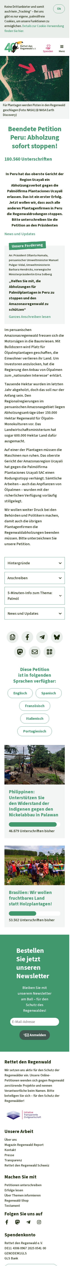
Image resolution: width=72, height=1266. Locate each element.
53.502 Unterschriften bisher (32, 920)
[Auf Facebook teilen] (27, 637)
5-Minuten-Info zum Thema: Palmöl (30, 595)
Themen (22, 1195)
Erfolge (13, 1190)
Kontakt (10, 1150)
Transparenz (13, 1160)
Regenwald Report (24, 1145)
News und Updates (19, 233)
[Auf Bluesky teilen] (57, 637)
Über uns (10, 1139)
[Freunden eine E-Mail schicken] (35, 652)
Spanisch (48, 693)
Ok (59, 9)
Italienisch (34, 718)
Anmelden (37, 1035)
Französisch (34, 705)
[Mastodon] (17, 1223)
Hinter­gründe (19, 563)
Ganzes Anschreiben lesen (30, 316)
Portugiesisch (34, 731)
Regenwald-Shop (16, 1200)
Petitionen (23, 1185)
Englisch (20, 693)
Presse (9, 1155)
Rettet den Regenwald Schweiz (26, 1165)
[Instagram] (39, 1223)
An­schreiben (18, 578)
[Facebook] (6, 1223)
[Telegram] (28, 1223)
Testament (12, 1205)
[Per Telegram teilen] (42, 637)
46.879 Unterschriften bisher (32, 830)
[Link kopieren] (12, 637)
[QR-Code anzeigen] (49, 652)
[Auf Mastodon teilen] (20, 652)
